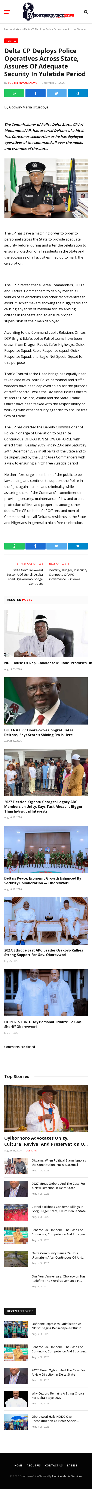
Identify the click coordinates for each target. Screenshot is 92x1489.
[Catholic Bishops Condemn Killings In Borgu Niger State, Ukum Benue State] (16, 1212)
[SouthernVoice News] (48, 12)
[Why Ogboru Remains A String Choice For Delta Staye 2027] (16, 1399)
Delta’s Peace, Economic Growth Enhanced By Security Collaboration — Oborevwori (42, 880)
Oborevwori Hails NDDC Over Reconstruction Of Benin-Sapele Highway (54, 1420)
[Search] (85, 12)
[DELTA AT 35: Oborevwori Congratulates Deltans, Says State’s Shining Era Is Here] (46, 700)
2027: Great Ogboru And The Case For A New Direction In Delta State (58, 1185)
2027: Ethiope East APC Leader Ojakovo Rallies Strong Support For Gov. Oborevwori (43, 952)
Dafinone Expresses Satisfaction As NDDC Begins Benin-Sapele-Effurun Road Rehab (57, 1328)
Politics (11, 40)
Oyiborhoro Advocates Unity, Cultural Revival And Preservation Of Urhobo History (45, 1144)
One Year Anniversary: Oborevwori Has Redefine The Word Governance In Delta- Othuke (58, 1280)
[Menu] (7, 12)
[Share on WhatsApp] (14, 93)
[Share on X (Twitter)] (57, 93)
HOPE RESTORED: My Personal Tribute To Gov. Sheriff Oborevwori (43, 1024)
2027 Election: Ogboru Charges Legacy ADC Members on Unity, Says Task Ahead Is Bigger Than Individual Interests (43, 806)
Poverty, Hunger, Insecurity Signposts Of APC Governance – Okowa (68, 574)
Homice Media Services (67, 1476)
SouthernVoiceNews (22, 83)
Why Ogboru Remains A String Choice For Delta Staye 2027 (58, 1395)
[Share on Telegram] (78, 93)
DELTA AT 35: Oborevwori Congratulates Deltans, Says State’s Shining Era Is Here (38, 732)
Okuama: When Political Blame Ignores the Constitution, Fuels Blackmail (59, 1162)
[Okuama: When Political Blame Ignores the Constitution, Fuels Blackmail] (16, 1166)
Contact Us (54, 1465)
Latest (18, 29)
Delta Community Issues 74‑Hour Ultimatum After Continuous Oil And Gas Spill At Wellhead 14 (57, 1257)
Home (8, 29)
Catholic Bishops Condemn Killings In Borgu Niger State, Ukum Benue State (59, 1209)
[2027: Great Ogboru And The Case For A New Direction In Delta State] (16, 1189)
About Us (34, 1465)
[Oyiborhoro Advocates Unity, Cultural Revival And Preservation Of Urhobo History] (46, 1108)
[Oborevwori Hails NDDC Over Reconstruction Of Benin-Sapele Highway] (16, 1422)
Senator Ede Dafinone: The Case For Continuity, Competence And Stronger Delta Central (58, 1234)
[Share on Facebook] (35, 93)
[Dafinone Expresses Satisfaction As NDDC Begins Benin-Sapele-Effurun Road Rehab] (16, 1329)
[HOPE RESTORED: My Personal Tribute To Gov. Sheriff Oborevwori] (46, 992)
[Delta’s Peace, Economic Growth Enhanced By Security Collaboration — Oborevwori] (46, 849)
